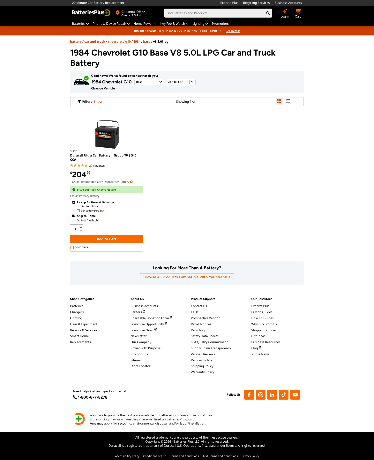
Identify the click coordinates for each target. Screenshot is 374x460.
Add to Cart (106, 239)
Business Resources (265, 342)
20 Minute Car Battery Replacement (98, 3)
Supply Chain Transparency (211, 348)
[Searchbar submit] (268, 13)
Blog (255, 348)
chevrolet (115, 41)
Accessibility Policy (127, 456)
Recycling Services (256, 3)
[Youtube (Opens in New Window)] (295, 395)
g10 (128, 41)
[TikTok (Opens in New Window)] (283, 395)
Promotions (139, 354)
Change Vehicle (103, 88)
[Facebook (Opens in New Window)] (249, 395)
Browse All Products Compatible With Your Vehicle (187, 277)
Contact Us (199, 306)
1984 (136, 41)
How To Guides (262, 318)
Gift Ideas (258, 336)
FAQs (194, 312)
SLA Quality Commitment (209, 342)
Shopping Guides (264, 330)
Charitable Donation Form (150, 318)
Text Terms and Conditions (220, 456)
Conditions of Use (154, 456)
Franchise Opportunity (148, 324)
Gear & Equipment (83, 324)
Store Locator (141, 366)
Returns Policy (201, 360)
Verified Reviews (203, 354)
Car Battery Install (90, 211)
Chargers (77, 312)
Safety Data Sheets (205, 336)
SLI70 (73, 151)
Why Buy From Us (264, 324)
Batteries (76, 306)
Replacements (80, 342)
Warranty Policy (202, 372)
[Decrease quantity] (80, 230)
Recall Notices (201, 324)
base (146, 41)
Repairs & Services (83, 330)
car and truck (94, 41)
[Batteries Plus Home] (91, 13)
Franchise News (142, 330)
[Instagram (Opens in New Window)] (261, 395)
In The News (260, 354)
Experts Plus (229, 3)
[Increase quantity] (80, 227)
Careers (137, 312)
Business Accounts (288, 3)
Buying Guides (262, 312)
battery (76, 41)
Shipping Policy (202, 366)
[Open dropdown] (131, 182)
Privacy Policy (250, 456)
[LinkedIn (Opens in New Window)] (272, 395)
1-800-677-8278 (92, 397)
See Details (233, 31)
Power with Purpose (146, 348)
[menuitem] (80, 24)
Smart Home (79, 336)
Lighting (76, 318)
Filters (87, 101)
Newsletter (139, 336)
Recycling (198, 330)
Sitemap (137, 360)
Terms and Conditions (184, 456)
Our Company (141, 342)
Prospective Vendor (205, 318)
